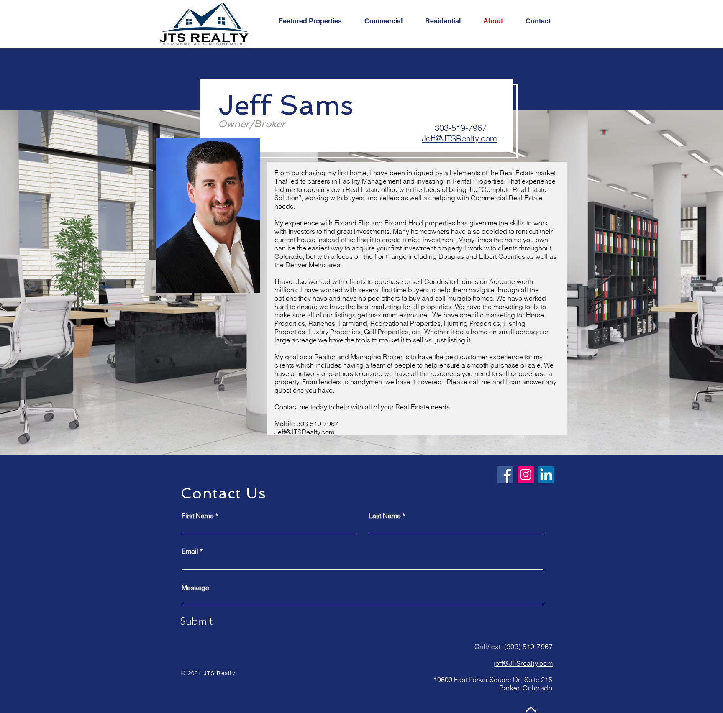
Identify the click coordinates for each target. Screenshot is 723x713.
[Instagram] (526, 474)
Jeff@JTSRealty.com (459, 138)
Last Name (385, 515)
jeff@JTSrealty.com (523, 663)
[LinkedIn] (546, 474)
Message (195, 587)
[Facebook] (505, 474)
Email (190, 551)
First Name (198, 515)
